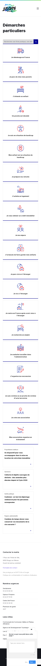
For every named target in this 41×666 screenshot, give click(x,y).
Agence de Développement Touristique (16, 627)
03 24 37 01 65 (7, 597)
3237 (4, 609)
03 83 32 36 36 (7, 603)
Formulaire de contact (10, 568)
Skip (26, 662)
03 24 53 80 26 (7, 591)
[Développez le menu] (38, 8)
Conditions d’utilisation (29, 575)
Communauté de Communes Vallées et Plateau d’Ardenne (18, 623)
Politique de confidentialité (11, 575)
